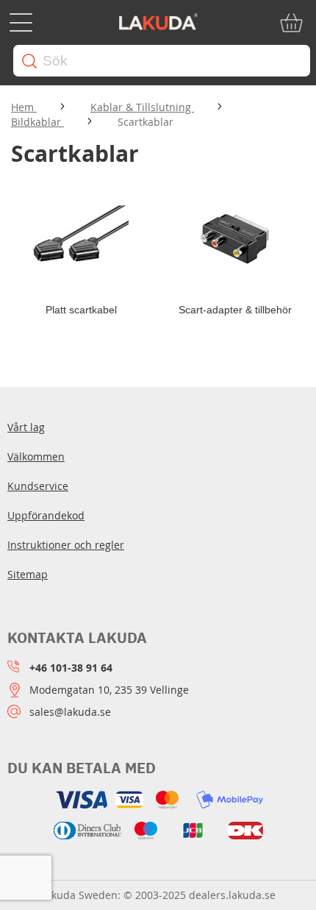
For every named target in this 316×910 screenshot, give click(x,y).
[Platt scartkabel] (81, 240)
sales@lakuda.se (70, 712)
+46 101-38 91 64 (70, 668)
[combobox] (161, 61)
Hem (24, 107)
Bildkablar (37, 122)
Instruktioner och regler (65, 545)
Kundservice (37, 486)
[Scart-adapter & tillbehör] (235, 240)
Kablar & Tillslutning (142, 107)
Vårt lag (26, 427)
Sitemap (27, 574)
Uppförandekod (46, 515)
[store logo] (158, 22)
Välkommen (36, 456)
